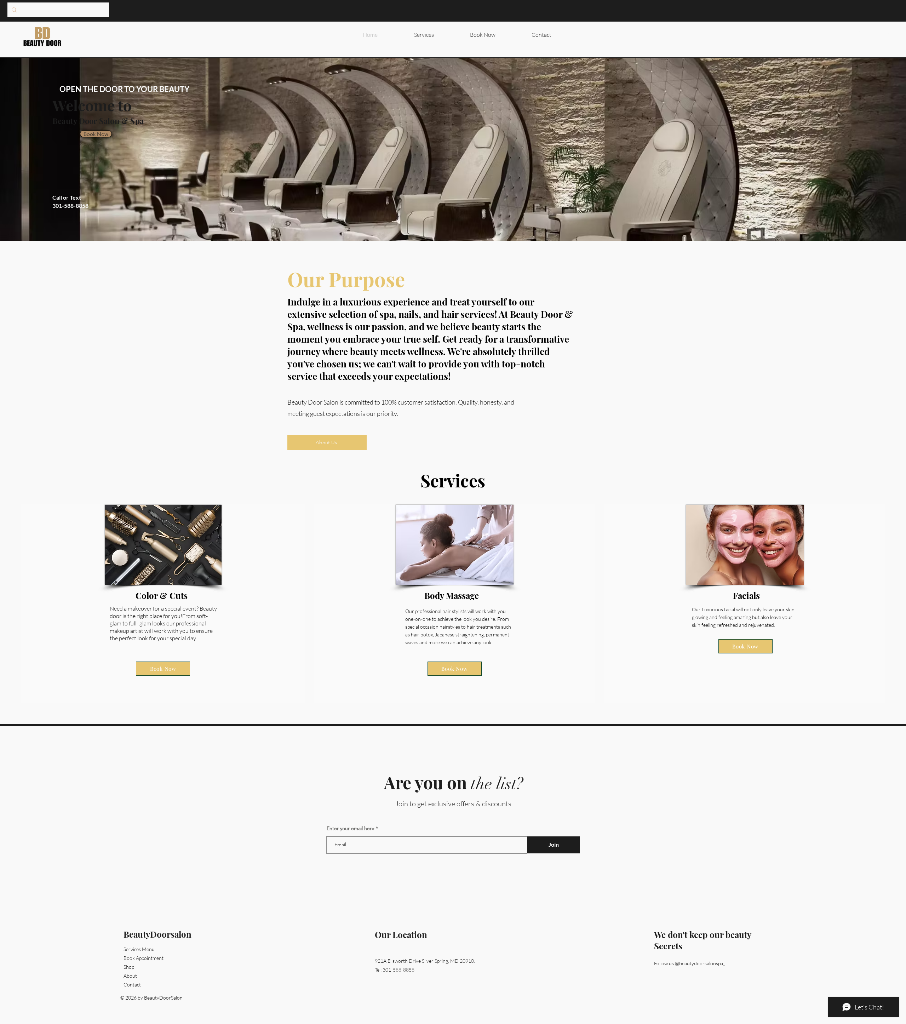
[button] (889, 34)
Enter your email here (350, 828)
